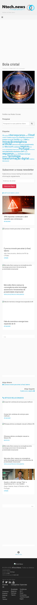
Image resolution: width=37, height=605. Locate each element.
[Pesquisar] (32, 124)
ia (23, 139)
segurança (8, 153)
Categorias (14, 585)
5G (3, 135)
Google (21, 139)
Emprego (22, 137)
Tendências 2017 (23, 590)
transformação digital (15, 158)
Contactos (5, 591)
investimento (29, 144)
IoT (3, 147)
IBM (25, 140)
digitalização (15, 137)
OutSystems (9, 149)
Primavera (32, 149)
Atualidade (14, 589)
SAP (22, 151)
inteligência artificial (14, 143)
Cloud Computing (23, 594)
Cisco (26, 135)
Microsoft (9, 147)
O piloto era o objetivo (26, 391)
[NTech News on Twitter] (7, 582)
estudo (4, 140)
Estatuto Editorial (4, 594)
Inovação (7, 141)
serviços (16, 154)
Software (21, 154)
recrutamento (7, 151)
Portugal (24, 149)
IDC (28, 139)
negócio (24, 146)
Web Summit (5, 161)
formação (10, 140)
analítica (6, 135)
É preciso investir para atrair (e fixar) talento (17, 384)
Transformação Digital (23, 598)
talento (4, 156)
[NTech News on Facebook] (3, 582)
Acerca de (5, 586)
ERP (33, 137)
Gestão (16, 140)
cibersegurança (17, 135)
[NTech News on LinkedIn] (10, 582)
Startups (13, 593)
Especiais (23, 585)
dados (10, 137)
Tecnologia (13, 156)
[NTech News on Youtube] (14, 582)
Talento (13, 595)
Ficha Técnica (4, 598)
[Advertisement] (18, 39)
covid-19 (5, 137)
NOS (30, 147)
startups (27, 154)
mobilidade (16, 147)
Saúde (26, 151)
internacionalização (18, 144)
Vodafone (31, 159)
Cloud (31, 135)
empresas (28, 137)
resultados (17, 151)
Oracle (4, 149)
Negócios (14, 591)
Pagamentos (15, 149)
